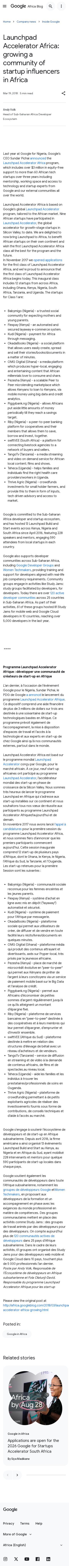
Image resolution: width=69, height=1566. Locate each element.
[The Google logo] (10, 1509)
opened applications (48, 260)
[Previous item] (7, 1475)
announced (38, 158)
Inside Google (51, 21)
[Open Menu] (4, 6)
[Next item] (17, 1475)
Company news (26, 21)
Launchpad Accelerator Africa (24, 163)
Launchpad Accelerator (42, 209)
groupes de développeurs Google (27, 1190)
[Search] (50, 6)
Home (7, 21)
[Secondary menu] (61, 6)
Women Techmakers (17, 570)
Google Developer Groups (35, 565)
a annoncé (33, 695)
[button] (63, 93)
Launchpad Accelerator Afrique (42, 699)
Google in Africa (17, 1334)
